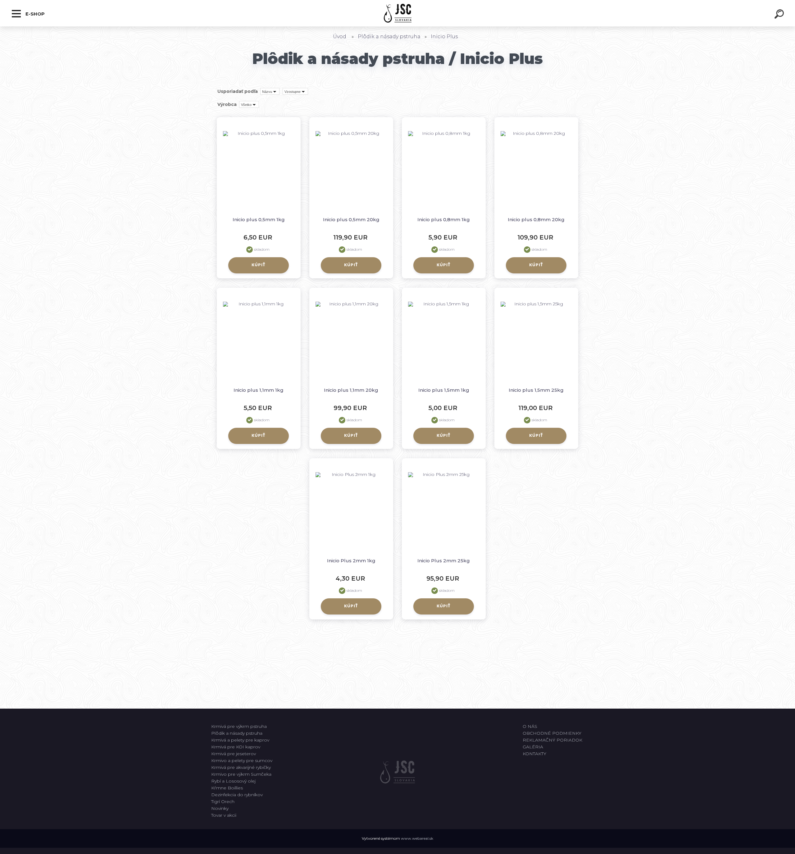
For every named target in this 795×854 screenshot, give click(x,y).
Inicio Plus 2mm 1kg (351, 561)
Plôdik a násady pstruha (389, 36)
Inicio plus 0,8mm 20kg (536, 219)
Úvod (339, 36)
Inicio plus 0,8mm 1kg (443, 219)
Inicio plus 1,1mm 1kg (259, 390)
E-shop (34, 14)
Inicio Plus (444, 36)
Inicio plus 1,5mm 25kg (536, 390)
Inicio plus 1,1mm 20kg (351, 390)
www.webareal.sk (417, 838)
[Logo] (397, 13)
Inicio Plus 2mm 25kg (443, 561)
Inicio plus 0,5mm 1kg (259, 219)
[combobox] (269, 91)
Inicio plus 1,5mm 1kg (443, 390)
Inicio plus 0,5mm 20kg (351, 219)
